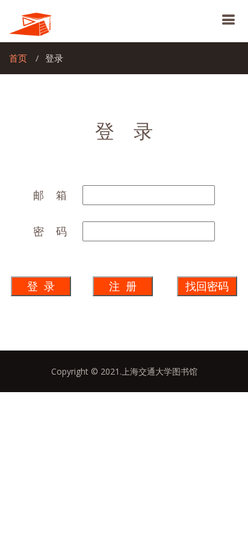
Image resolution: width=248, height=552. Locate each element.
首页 (18, 58)
